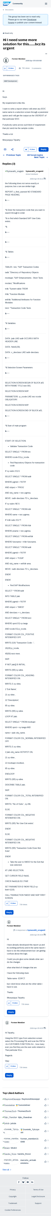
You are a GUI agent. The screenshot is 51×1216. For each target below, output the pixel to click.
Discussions (9, 10)
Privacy (13, 1190)
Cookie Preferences (13, 1210)
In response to (30, 930)
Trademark (12, 1203)
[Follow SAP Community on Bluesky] (23, 1182)
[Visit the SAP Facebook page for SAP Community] (19, 1182)
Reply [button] (43, 149)
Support (38, 1203)
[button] (5, 68)
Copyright (13, 1196)
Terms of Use (38, 1190)
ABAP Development (10, 81)
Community (18, 4)
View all (5, 1170)
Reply (9, 912)
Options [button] (45, 54)
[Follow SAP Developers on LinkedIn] (32, 1182)
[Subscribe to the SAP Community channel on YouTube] (28, 1182)
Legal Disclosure (38, 1196)
